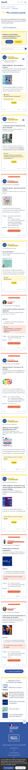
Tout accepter (8, 768)
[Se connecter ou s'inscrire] (18, 2)
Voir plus (14, 102)
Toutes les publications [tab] (9, 27)
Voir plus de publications (15, 671)
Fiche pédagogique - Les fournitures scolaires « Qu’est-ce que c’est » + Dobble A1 (13, 330)
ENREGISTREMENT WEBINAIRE (12, 96)
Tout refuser (20, 768)
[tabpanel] (14, 374)
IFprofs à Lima (7, 279)
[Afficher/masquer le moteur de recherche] (22, 2)
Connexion (18, 42)
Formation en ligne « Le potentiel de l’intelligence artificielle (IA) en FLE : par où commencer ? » (13, 156)
